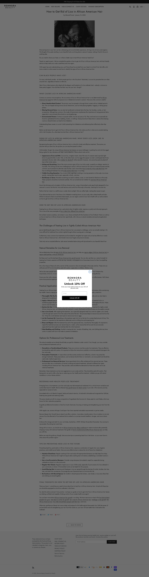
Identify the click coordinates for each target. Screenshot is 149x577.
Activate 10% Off (74, 298)
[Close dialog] (90, 271)
